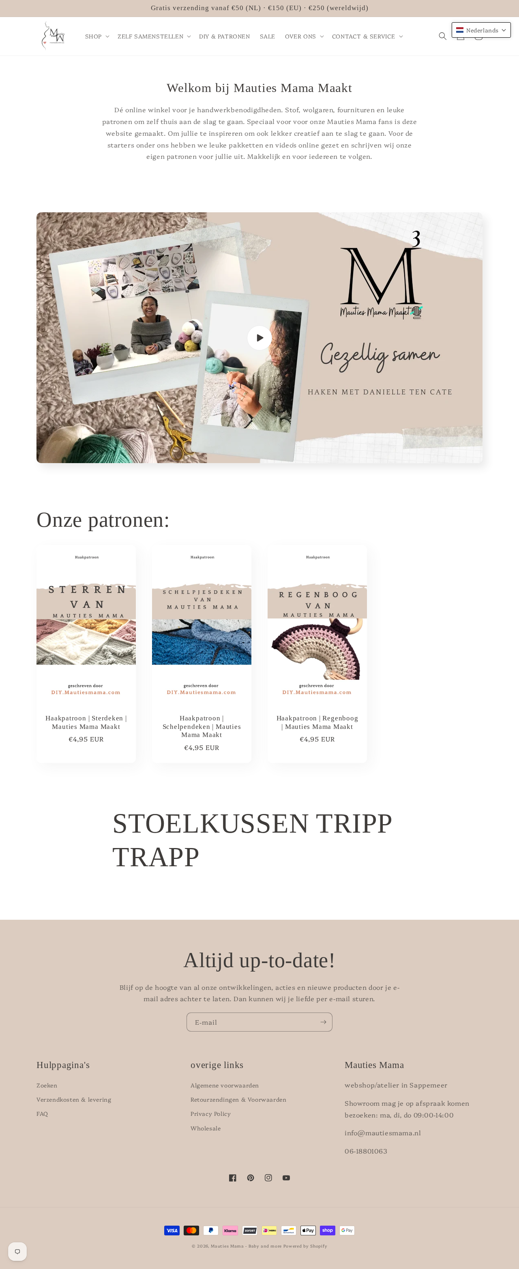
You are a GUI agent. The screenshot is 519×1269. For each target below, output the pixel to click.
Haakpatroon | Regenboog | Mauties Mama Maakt (317, 722)
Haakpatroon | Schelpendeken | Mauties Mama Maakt (202, 726)
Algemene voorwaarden (225, 1085)
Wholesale (206, 1128)
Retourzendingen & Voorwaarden (238, 1099)
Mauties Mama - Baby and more (246, 1246)
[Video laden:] (259, 337)
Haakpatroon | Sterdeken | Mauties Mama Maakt (86, 722)
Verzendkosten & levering (73, 1099)
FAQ (42, 1113)
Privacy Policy (211, 1113)
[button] (96, 36)
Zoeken (47, 1085)
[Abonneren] (323, 1022)
